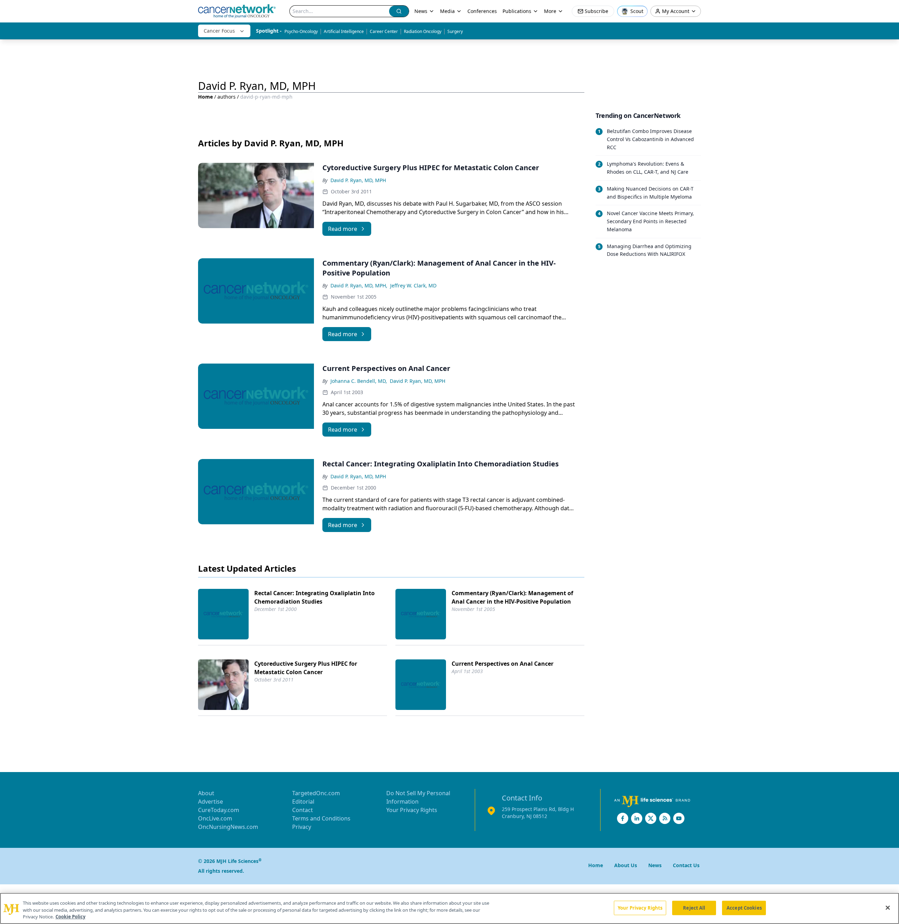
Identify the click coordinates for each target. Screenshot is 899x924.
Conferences (482, 11)
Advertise (210, 801)
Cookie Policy (70, 916)
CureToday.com (218, 810)
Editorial (303, 801)
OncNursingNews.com (228, 827)
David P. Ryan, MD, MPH (358, 180)
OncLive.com (215, 818)
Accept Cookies (744, 907)
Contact (302, 810)
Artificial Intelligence (344, 31)
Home (205, 96)
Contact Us (686, 865)
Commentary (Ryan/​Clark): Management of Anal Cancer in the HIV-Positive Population (512, 597)
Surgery (455, 31)
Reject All (694, 907)
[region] (449, 908)
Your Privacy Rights (411, 810)
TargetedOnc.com (316, 793)
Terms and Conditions (321, 818)
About (206, 793)
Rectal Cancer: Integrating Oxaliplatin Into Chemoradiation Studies (314, 597)
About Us (625, 865)
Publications (517, 11)
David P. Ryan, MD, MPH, (358, 285)
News (420, 11)
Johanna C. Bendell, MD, (358, 381)
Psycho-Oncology (301, 31)
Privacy (301, 827)
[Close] (887, 907)
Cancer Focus (219, 30)
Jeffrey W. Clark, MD (413, 285)
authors (226, 96)
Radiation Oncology (422, 31)
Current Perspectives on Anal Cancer (502, 663)
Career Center (384, 31)
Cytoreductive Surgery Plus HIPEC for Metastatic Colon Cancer (305, 668)
